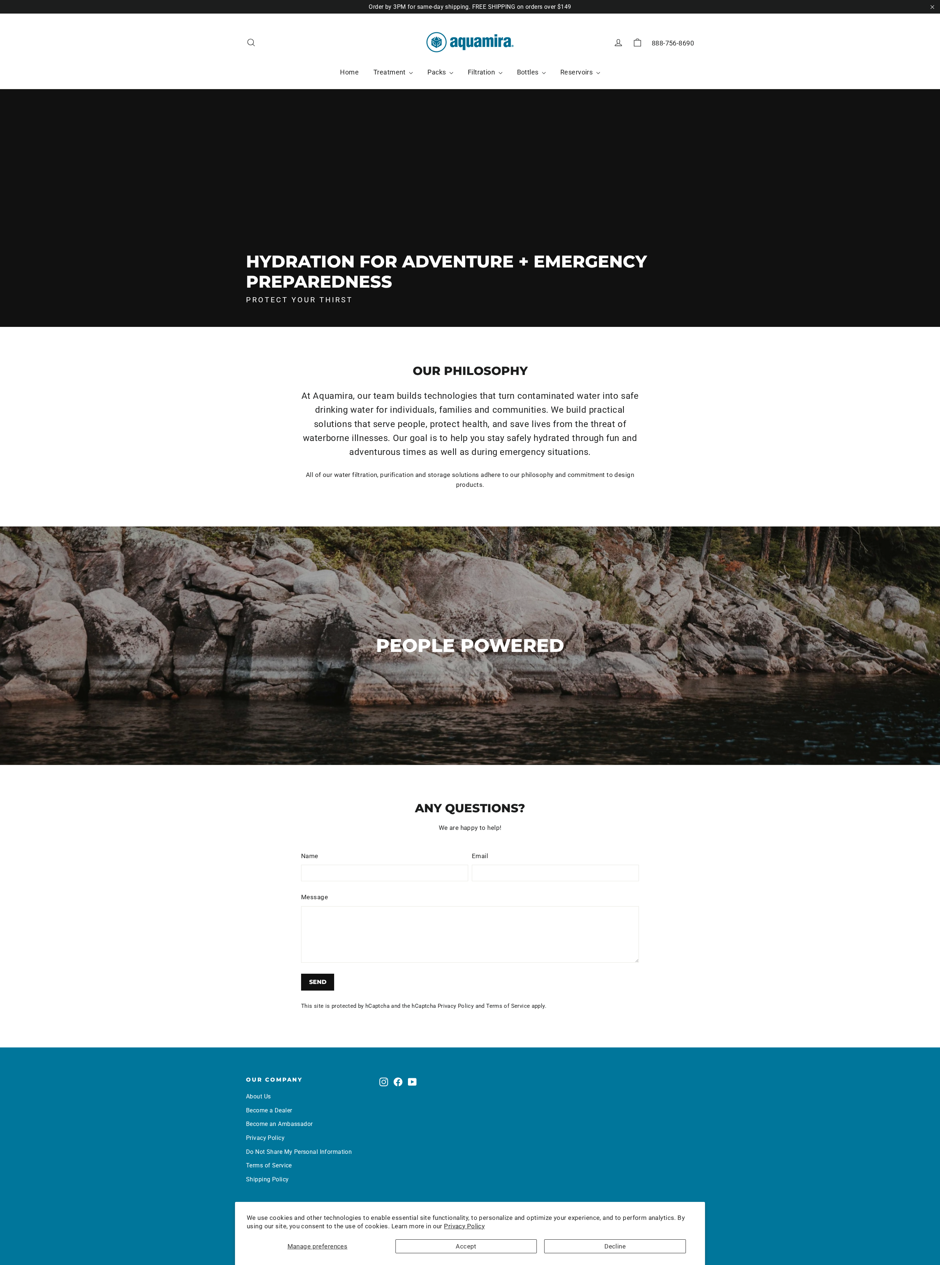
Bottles (528, 72)
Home (349, 72)
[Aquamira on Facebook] (398, 1082)
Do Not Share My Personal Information (299, 1151)
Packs (437, 72)
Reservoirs (577, 72)
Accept (466, 1246)
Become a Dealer (269, 1110)
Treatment (390, 72)
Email (480, 856)
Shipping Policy (267, 1179)
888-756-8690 (673, 43)
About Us (258, 1096)
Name (309, 856)
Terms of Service (508, 1006)
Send (317, 981)
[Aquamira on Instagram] (383, 1082)
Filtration (482, 72)
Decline (615, 1246)
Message (314, 897)
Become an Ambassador (279, 1123)
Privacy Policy (464, 1226)
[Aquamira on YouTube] (412, 1082)
